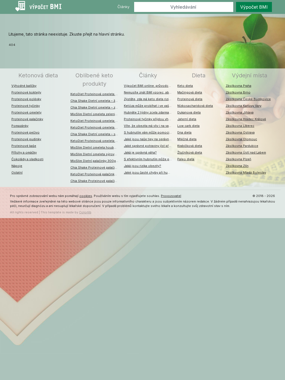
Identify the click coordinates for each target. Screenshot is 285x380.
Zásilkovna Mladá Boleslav (246, 172)
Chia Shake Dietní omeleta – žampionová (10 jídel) (95, 101)
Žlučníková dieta (189, 152)
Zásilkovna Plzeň (238, 159)
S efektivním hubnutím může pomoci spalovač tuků (149, 159)
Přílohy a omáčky (24, 152)
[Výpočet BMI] (41, 7)
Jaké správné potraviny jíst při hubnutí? (149, 146)
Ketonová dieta (38, 75)
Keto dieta (185, 86)
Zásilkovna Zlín (237, 166)
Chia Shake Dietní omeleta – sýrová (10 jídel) (95, 134)
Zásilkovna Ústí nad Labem (246, 152)
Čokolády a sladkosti (27, 159)
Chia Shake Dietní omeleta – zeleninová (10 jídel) (95, 107)
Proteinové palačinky (27, 119)
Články (123, 6)
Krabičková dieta (189, 146)
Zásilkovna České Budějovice (248, 99)
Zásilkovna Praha (238, 86)
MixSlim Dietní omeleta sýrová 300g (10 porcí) (95, 154)
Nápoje (16, 166)
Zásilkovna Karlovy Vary (243, 106)
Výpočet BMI (254, 7)
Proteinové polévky (26, 99)
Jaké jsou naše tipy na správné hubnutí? (149, 139)
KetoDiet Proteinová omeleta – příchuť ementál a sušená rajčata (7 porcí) (95, 94)
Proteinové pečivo (25, 132)
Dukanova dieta (189, 112)
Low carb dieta (188, 126)
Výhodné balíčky (23, 86)
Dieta (198, 75)
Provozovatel (171, 196)
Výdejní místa (249, 75)
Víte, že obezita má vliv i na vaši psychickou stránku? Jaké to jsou (149, 126)
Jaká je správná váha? (140, 152)
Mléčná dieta (186, 139)
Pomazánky (19, 126)
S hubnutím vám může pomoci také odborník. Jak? (149, 132)
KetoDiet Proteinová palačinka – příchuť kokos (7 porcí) (95, 174)
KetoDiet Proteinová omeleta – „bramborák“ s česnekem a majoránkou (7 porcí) (95, 121)
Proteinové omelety (26, 112)
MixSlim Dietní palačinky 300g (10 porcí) (95, 161)
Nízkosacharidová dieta (195, 106)
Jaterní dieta (186, 119)
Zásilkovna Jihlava (240, 112)
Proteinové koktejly (26, 92)
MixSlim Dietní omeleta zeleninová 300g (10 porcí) (95, 114)
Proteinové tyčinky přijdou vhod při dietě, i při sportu (149, 119)
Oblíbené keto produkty (94, 79)
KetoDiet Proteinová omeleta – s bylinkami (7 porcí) (95, 127)
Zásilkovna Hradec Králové (246, 119)
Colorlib (85, 212)
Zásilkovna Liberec (240, 126)
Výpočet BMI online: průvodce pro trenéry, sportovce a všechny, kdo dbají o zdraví (149, 86)
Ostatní (17, 172)
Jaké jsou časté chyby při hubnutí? (149, 172)
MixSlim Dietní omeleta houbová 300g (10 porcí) (95, 147)
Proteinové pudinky (26, 139)
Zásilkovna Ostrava (240, 132)
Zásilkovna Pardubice (242, 146)
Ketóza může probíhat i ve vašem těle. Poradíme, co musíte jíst (149, 106)
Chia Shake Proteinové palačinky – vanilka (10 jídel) (95, 181)
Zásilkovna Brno (238, 92)
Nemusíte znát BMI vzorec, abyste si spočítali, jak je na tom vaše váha (149, 92)
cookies (85, 196)
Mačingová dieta (189, 92)
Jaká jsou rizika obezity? (142, 166)
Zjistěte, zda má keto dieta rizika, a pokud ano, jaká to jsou (149, 99)
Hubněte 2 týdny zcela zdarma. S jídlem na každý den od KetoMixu (149, 112)
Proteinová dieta (189, 99)
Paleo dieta (185, 159)
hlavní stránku (111, 34)
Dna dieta (184, 132)
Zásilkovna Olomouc (241, 139)
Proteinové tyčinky (25, 106)
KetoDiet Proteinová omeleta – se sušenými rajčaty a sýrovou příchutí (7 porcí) (95, 141)
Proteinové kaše (23, 146)
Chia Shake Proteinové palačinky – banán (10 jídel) (95, 167)
